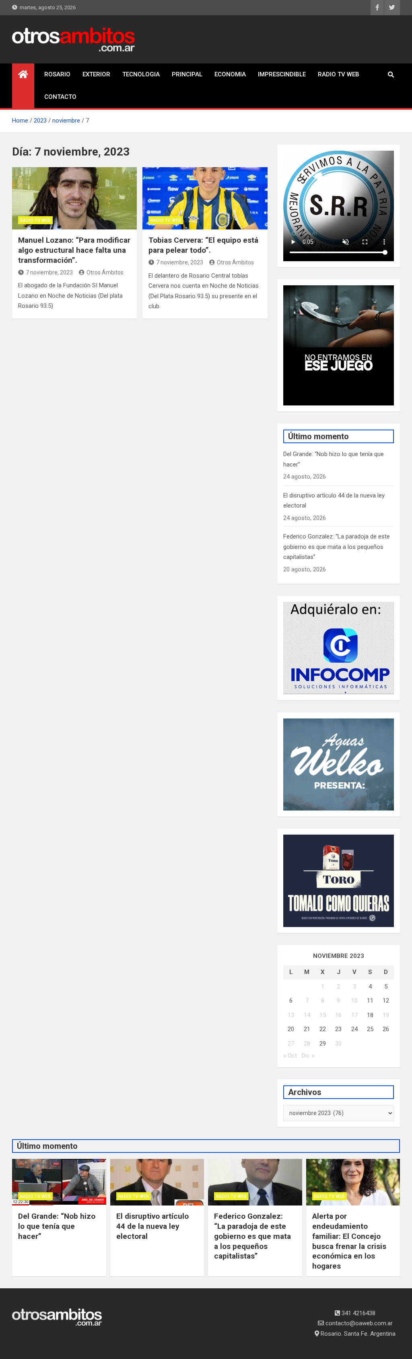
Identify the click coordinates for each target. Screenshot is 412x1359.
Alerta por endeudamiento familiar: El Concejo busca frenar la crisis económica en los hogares (349, 1241)
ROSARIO (57, 74)
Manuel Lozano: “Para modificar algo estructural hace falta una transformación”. (74, 249)
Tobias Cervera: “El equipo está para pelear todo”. (203, 245)
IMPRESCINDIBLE (282, 74)
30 (338, 1043)
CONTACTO (60, 96)
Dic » (308, 1055)
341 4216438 (357, 1313)
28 (307, 1043)
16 (338, 1015)
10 (354, 1000)
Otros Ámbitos (105, 272)
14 (307, 1015)
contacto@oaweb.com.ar (358, 1323)
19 (386, 1015)
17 (354, 1015)
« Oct (290, 1055)
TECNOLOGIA (141, 74)
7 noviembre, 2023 (49, 272)
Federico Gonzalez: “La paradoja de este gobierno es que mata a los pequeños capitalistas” (336, 547)
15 (322, 1015)
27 (291, 1043)
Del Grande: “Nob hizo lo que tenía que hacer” (56, 1226)
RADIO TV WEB (338, 74)
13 (291, 1015)
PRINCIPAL (187, 74)
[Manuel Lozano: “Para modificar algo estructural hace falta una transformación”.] (74, 198)
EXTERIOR (96, 74)
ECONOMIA (230, 74)
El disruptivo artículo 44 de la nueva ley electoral (152, 1226)
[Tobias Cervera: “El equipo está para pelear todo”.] (204, 198)
